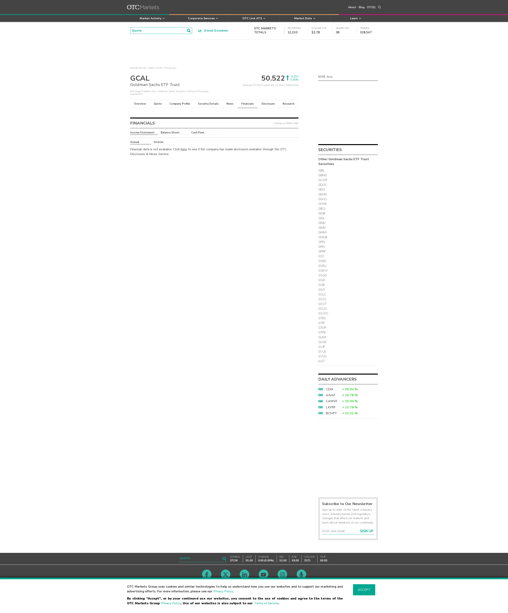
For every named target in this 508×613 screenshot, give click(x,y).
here (184, 149)
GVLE (322, 351)
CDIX (329, 389)
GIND (322, 223)
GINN (322, 228)
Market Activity (138, 67)
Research (288, 104)
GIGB (321, 213)
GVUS (322, 356)
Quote (158, 104)
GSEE (322, 261)
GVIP (321, 347)
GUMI (322, 337)
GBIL (321, 170)
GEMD (322, 194)
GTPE (322, 332)
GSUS (322, 308)
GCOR (322, 180)
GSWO (323, 313)
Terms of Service (266, 603)
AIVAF (330, 395)
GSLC (322, 294)
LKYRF (331, 407)
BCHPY (331, 413)
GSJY (321, 289)
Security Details (208, 104)
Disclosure (268, 104)
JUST (321, 361)
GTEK (322, 318)
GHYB (322, 204)
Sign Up (366, 531)
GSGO (322, 275)
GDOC (322, 185)
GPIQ (321, 242)
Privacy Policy (223, 591)
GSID (321, 280)
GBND (322, 175)
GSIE (321, 285)
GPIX (321, 247)
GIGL (321, 218)
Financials (247, 104)
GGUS (322, 199)
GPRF (322, 251)
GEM (321, 189)
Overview (140, 104)
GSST (322, 304)
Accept (364, 590)
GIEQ (321, 208)
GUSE (322, 342)
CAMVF (331, 401)
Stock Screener (215, 30)
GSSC (322, 299)
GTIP (321, 323)
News (230, 104)
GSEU (322, 266)
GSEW (323, 270)
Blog (362, 7)
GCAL (159, 67)
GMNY (322, 232)
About (352, 7)
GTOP (322, 328)
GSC (321, 256)
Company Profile (179, 104)
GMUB (322, 237)
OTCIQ (371, 7)
